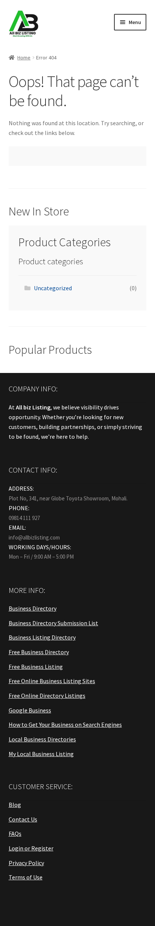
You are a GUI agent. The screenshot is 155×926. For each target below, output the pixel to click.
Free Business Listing (36, 666)
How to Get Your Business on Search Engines (65, 724)
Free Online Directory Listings (47, 695)
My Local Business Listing (41, 754)
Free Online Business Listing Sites (52, 681)
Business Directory (32, 608)
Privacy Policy (26, 863)
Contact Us (23, 819)
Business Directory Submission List (53, 623)
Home (23, 57)
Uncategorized (53, 288)
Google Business (30, 710)
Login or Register (31, 848)
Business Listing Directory (42, 637)
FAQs (15, 833)
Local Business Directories (42, 739)
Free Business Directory (39, 652)
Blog (15, 804)
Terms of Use (26, 877)
